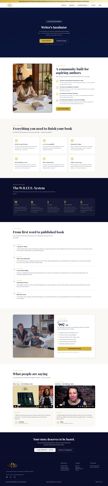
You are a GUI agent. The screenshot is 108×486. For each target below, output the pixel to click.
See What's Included (61, 40)
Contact (93, 5)
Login (99, 5)
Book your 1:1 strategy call (65, 450)
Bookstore (71, 5)
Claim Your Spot (46, 40)
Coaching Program (82, 5)
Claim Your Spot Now (74, 348)
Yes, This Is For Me (63, 108)
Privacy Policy (99, 482)
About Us (63, 5)
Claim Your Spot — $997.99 (45, 450)
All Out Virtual (57, 482)
